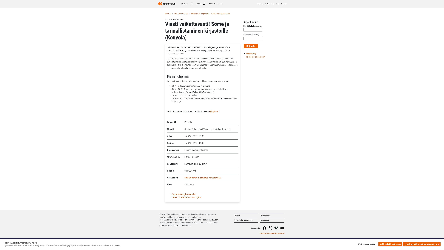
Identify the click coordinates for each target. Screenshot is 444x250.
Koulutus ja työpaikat (199, 14)
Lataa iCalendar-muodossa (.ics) (187, 197)
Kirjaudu (283, 4)
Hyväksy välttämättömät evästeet (422, 244)
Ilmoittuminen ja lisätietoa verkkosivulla (202, 178)
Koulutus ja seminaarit (220, 14)
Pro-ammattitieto (181, 14)
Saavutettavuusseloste (243, 220)
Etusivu (168, 14)
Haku (198, 4)
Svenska (260, 4)
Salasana (247, 35)
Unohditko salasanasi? (255, 57)
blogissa (214, 111)
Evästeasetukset (367, 244)
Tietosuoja (264, 220)
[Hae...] (204, 4)
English (267, 4)
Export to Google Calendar (184, 194)
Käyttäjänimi (248, 26)
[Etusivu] (167, 3)
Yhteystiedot (265, 215)
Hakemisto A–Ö (216, 4)
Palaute (237, 215)
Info (272, 4)
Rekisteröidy (251, 54)
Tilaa (277, 4)
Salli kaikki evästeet (390, 244)
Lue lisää (117, 246)
